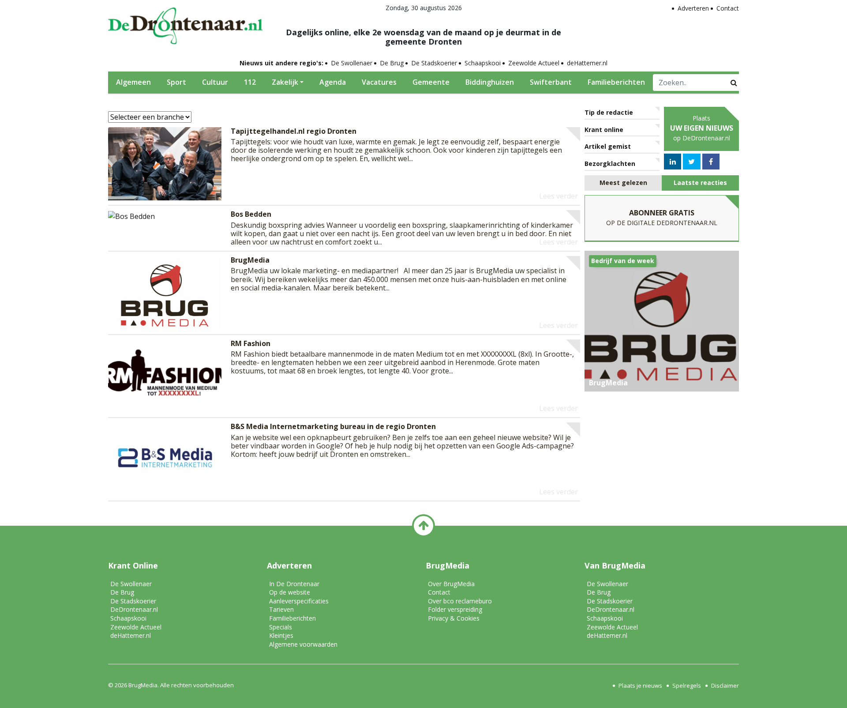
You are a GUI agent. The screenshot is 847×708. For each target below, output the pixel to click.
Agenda (332, 82)
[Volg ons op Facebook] (711, 161)
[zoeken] (734, 82)
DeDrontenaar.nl (134, 609)
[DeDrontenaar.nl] (185, 23)
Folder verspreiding (455, 609)
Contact (727, 8)
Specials (280, 627)
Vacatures (379, 82)
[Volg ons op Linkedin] (673, 161)
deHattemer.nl (587, 63)
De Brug (392, 63)
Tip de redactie (609, 112)
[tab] (623, 183)
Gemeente (431, 82)
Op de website (289, 592)
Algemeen (133, 82)
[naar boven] (423, 525)
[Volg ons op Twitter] (691, 161)
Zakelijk (285, 82)
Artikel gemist (608, 146)
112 (250, 82)
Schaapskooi (483, 63)
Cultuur (215, 82)
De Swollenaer (351, 63)
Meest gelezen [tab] (623, 182)
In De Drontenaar (294, 584)
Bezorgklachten (610, 163)
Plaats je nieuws (640, 685)
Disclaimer (725, 685)
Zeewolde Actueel (533, 63)
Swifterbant (551, 82)
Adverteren (693, 8)
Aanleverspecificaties (299, 601)
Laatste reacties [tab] (700, 182)
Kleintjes (281, 635)
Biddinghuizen (489, 82)
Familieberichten (616, 82)
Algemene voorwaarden (303, 644)
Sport (176, 82)
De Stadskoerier (434, 63)
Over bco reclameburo (460, 601)
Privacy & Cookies (454, 618)
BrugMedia (142, 685)
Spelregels (686, 685)
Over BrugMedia (451, 584)
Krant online (604, 129)
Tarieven (281, 609)
